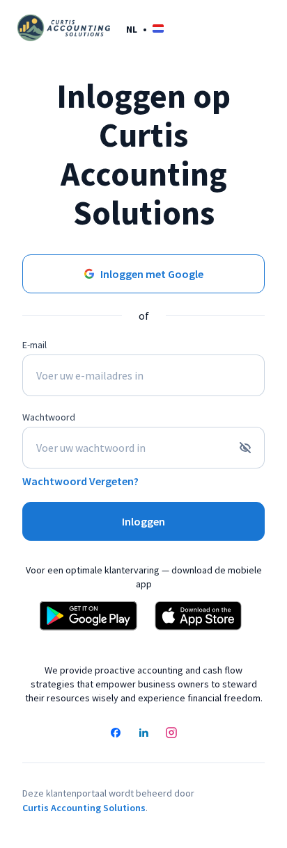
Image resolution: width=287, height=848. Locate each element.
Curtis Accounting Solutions (84, 807)
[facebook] (115, 734)
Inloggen (143, 521)
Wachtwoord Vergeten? (80, 481)
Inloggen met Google (151, 274)
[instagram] (171, 734)
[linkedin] (143, 734)
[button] (145, 29)
